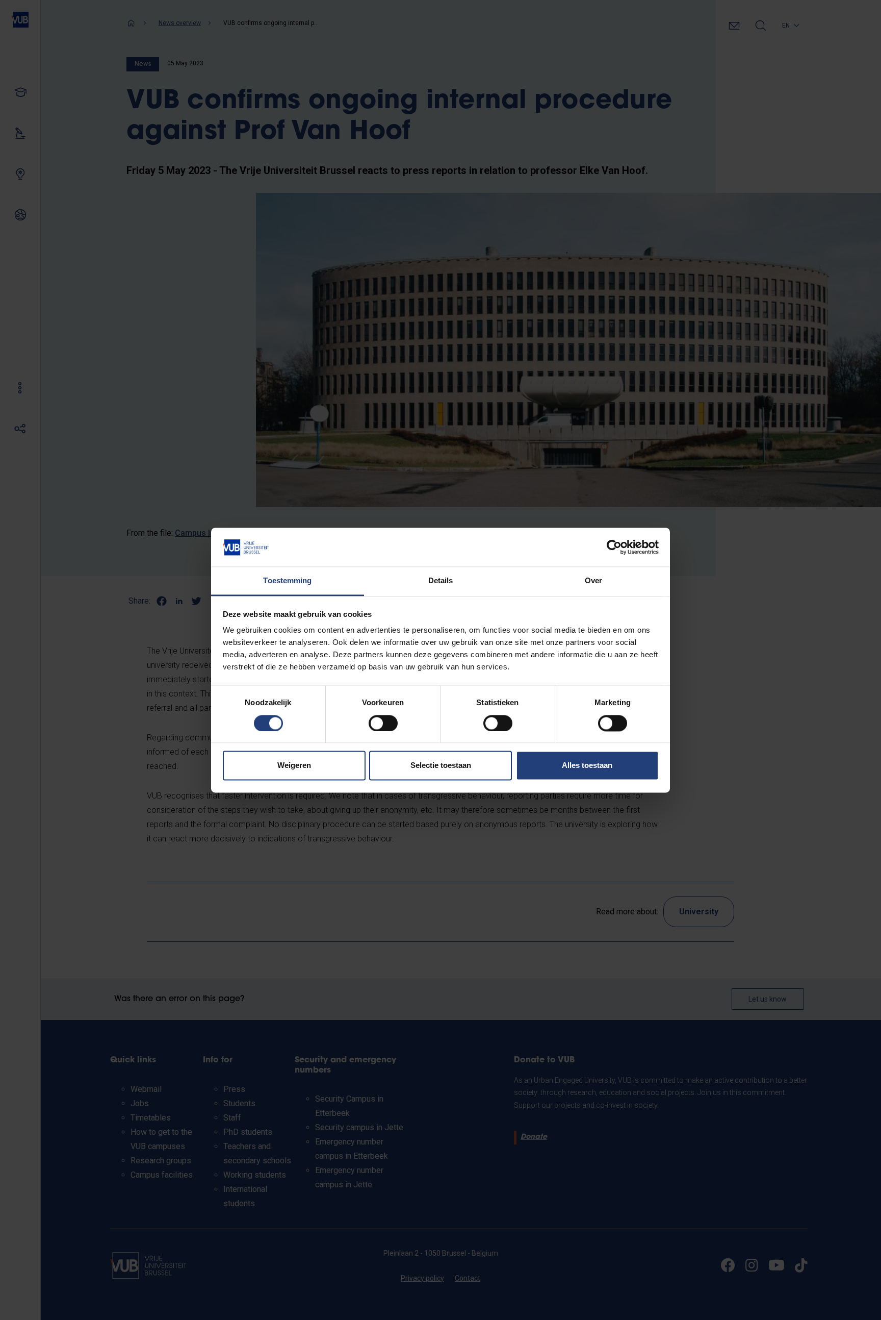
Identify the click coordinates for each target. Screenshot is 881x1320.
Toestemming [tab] (287, 581)
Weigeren (294, 765)
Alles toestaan (587, 765)
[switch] (383, 723)
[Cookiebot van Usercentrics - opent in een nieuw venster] (614, 547)
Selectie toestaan (440, 765)
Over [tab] (593, 581)
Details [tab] (440, 581)
